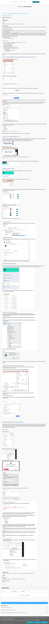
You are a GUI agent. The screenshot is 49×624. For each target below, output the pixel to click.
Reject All (37, 622)
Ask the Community (27, 6)
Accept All (30, 622)
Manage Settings (44, 622)
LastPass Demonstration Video (9, 38)
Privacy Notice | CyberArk (18, 618)
